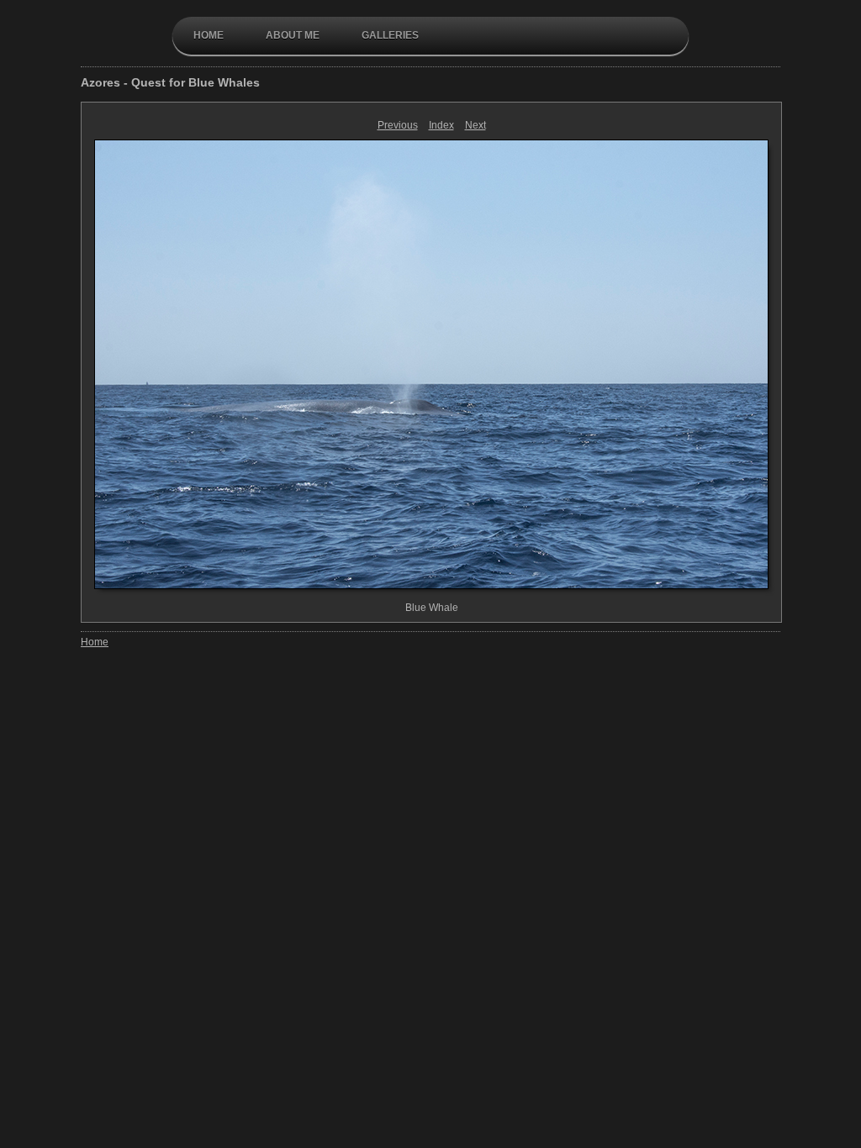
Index (441, 125)
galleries (390, 35)
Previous (398, 125)
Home (208, 35)
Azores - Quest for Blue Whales (170, 82)
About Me (293, 35)
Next (475, 125)
